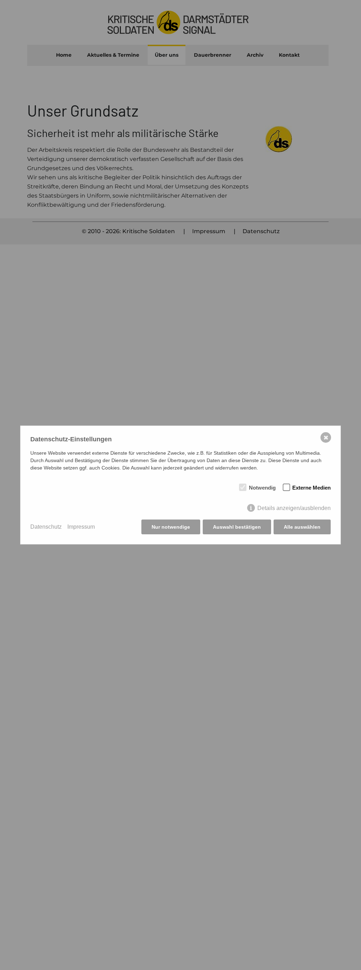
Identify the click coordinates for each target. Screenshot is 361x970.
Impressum (81, 527)
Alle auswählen (302, 527)
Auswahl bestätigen (237, 527)
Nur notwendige (171, 527)
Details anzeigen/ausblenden (294, 508)
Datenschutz (46, 527)
